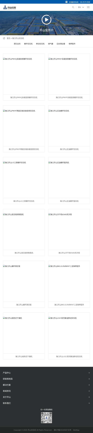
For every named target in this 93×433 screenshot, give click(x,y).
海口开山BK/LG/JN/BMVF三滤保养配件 (69, 305)
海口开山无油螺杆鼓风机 (69, 201)
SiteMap (76, 430)
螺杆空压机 (28, 44)
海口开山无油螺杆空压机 (69, 149)
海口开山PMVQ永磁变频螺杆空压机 (23, 97)
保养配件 (72, 44)
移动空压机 (40, 44)
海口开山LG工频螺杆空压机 (23, 201)
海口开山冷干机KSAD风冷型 (69, 253)
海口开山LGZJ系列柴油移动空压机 (69, 356)
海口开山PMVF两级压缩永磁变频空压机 (24, 149)
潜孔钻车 (17, 44)
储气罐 (50, 44)
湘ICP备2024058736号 (62, 430)
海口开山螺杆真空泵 (23, 305)
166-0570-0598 (85, 2)
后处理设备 (61, 44)
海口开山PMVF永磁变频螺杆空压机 (69, 97)
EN (79, 7)
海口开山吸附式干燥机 (23, 356)
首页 (8, 38)
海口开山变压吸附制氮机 (24, 253)
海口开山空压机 (18, 38)
